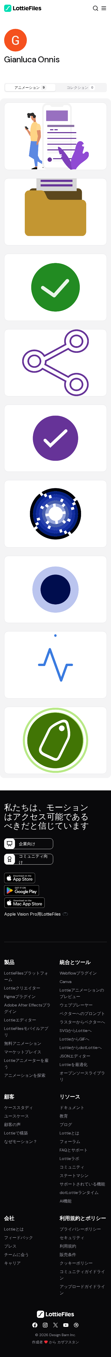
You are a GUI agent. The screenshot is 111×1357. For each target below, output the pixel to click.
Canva (66, 981)
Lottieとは (69, 1133)
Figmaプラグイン (20, 996)
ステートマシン (74, 1175)
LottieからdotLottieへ (81, 1047)
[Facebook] (35, 1325)
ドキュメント (72, 1107)
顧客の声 (12, 1124)
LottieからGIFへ (74, 1039)
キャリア (12, 1263)
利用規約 (68, 1246)
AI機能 (66, 1201)
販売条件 (68, 1254)
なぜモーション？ (20, 1141)
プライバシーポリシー (80, 1229)
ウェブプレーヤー (76, 1005)
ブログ (66, 1124)
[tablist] (55, 87)
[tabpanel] (55, 438)
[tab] (30, 87)
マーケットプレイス (22, 1052)
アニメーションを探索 (24, 1075)
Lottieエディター (20, 1020)
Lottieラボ (69, 1158)
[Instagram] (45, 1325)
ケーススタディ (18, 1107)
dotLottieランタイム (79, 1192)
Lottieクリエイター (22, 988)
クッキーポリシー (76, 1263)
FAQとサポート (74, 1150)
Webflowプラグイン (78, 973)
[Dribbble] (76, 1325)
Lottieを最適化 (74, 1064)
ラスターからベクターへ (82, 1022)
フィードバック (18, 1237)
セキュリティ (72, 1237)
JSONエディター (75, 1056)
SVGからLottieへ (76, 1030)
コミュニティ (72, 1167)
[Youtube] (66, 1325)
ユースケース (16, 1116)
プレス (10, 1246)
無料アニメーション (22, 1043)
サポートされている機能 (82, 1184)
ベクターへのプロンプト (82, 1013)
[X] (55, 1325)
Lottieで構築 (16, 1133)
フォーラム (70, 1141)
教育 (64, 1116)
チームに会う (16, 1254)
